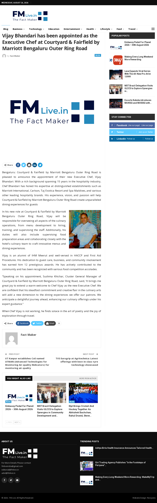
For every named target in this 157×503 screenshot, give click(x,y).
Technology (35, 29)
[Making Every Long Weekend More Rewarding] (116, 60)
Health (90, 29)
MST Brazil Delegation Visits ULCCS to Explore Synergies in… (138, 88)
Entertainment (72, 29)
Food (119, 29)
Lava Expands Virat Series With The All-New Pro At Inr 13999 (137, 74)
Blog (5, 29)
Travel (131, 29)
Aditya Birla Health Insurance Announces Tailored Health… (124, 448)
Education (53, 29)
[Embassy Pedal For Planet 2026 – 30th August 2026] (19, 393)
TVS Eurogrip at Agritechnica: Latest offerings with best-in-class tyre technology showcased (77, 361)
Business (17, 29)
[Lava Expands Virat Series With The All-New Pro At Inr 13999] (116, 75)
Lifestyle (105, 29)
